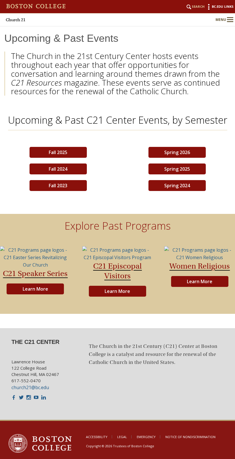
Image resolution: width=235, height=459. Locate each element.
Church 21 (16, 19)
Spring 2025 (177, 169)
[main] (117, 180)
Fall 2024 (58, 169)
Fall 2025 (58, 152)
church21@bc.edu (30, 387)
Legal (122, 437)
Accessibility (96, 437)
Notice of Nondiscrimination (190, 437)
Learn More (35, 289)
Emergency (146, 437)
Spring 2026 (177, 152)
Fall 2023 (58, 185)
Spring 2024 (177, 185)
